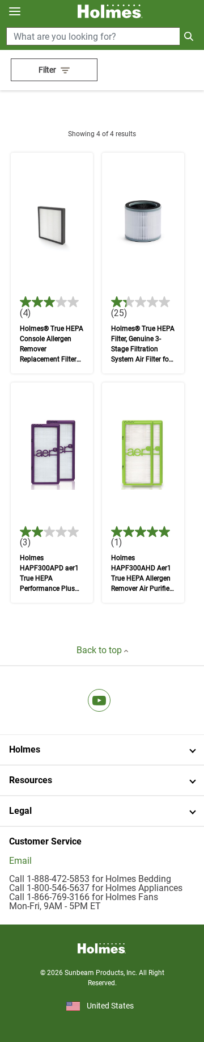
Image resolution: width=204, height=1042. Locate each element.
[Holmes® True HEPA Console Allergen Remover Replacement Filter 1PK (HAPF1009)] (52, 263)
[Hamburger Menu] (14, 12)
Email (20, 860)
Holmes (24, 749)
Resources (30, 780)
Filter (47, 69)
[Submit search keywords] (189, 36)
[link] (99, 700)
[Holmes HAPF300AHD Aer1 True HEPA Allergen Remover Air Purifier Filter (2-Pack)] (143, 493)
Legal (20, 810)
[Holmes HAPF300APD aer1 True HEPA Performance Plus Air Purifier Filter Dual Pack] (52, 493)
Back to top (100, 650)
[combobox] (102, 36)
